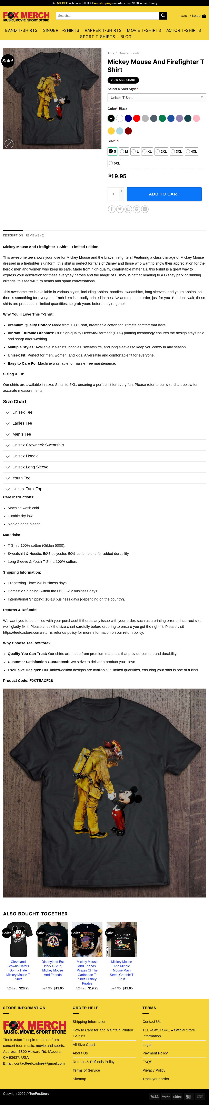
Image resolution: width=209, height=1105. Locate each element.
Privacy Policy (153, 1070)
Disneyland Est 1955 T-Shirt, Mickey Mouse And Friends (53, 968)
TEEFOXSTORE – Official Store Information (168, 1033)
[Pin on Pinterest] (136, 209)
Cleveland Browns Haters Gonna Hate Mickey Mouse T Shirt (18, 970)
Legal (146, 1045)
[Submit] (163, 16)
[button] (193, 16)
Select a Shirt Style (123, 89)
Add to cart (164, 194)
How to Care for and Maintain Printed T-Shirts (103, 1033)
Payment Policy (155, 1053)
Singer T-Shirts (61, 30)
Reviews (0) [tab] (35, 235)
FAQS (147, 1062)
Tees (111, 53)
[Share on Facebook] (112, 209)
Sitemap (79, 1079)
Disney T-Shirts (129, 53)
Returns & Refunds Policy (94, 1062)
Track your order (155, 1079)
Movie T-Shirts (144, 30)
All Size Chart (84, 1045)
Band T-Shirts (21, 30)
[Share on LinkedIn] (145, 209)
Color (112, 108)
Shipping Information (89, 1022)
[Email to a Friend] (128, 209)
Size (111, 141)
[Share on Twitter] (120, 209)
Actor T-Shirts (183, 30)
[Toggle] (7, 413)
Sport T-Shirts (97, 36)
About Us (80, 1053)
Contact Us (151, 1022)
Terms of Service (86, 1070)
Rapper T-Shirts (103, 30)
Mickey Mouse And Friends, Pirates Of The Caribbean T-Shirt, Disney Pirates (87, 972)
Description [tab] (13, 235)
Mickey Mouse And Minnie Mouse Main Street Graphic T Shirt (121, 970)
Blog (126, 36)
